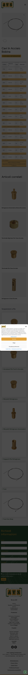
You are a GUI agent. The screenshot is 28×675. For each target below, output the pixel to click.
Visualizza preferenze (14, 346)
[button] (26, 326)
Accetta (14, 339)
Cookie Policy (8, 348)
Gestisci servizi (14, 336)
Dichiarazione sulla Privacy (17, 348)
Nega (14, 343)
